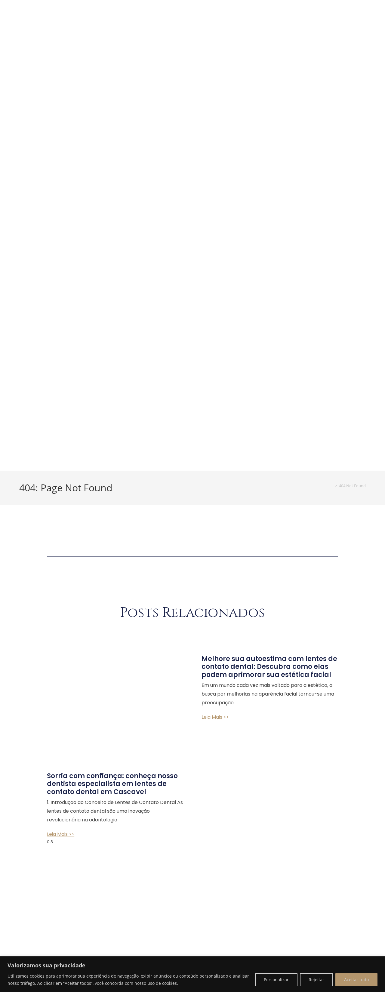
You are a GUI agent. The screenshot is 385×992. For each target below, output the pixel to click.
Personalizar (276, 979)
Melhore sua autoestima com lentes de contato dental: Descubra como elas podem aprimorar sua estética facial (269, 666)
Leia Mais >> (60, 834)
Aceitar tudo (356, 979)
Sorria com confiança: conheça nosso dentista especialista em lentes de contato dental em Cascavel (112, 783)
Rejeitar (316, 979)
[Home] (331, 485)
